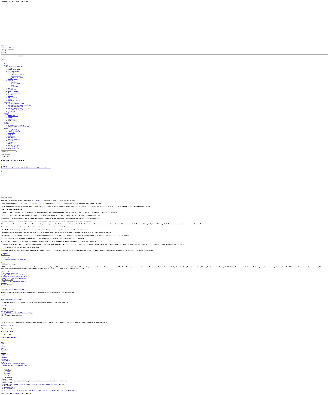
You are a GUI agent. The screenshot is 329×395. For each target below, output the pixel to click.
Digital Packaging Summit (16, 384)
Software (10, 99)
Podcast (6, 122)
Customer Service (5, 360)
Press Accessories (12, 97)
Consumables (11, 72)
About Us (3, 348)
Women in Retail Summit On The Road (42, 390)
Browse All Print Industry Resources (17, 109)
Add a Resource (12, 111)
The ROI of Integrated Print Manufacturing (12, 289)
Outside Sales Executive (7, 331)
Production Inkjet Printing (15, 145)
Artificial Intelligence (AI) (15, 66)
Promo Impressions (55, 381)
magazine (16, 125)
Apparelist (64, 381)
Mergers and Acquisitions (14, 93)
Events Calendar (12, 120)
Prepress (10, 143)
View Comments (5, 255)
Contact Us (4, 350)
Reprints (3, 356)
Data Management (12, 79)
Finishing (10, 88)
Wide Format (14, 86)
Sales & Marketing (13, 146)
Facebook (8, 370)
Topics (6, 65)
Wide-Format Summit (29, 384)
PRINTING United (13, 116)
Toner (12, 85)
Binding (10, 68)
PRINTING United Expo (7, 47)
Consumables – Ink (16, 76)
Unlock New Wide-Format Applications (11, 299)
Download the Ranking (7, 325)
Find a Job (3, 50)
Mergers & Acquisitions (14, 139)
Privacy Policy (5, 359)
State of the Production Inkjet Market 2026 (19, 105)
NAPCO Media (15, 393)
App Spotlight (11, 136)
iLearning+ (4, 52)
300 (7, 49)
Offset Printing (12, 94)
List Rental (4, 357)
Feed (2, 367)
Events (6, 114)
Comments (48, 168)
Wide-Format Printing (13, 148)
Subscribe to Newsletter (16, 365)
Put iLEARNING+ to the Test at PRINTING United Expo (17, 313)
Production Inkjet (15, 83)
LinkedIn (8, 373)
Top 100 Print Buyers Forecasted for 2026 (19, 108)
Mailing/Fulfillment (13, 91)
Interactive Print (12, 89)
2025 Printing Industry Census (16, 106)
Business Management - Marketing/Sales (15, 259)
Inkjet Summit (11, 119)
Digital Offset (14, 82)
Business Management (14, 69)
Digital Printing (12, 80)
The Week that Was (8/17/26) (10, 273)
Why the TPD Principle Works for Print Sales (14, 276)
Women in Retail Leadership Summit (21, 390)
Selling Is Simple (5, 154)
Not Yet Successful (7, 280)
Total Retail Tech (69, 390)
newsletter (19, 126)
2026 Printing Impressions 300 (16, 103)
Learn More (4, 295)
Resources (7, 102)
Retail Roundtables (6, 390)
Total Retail (4, 387)
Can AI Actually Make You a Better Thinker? (14, 278)
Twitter (7, 371)
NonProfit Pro (11, 387)
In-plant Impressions (17, 381)
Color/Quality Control (13, 71)
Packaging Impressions (29, 381)
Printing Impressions (6, 381)
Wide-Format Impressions (43, 381)
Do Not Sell (4, 362)
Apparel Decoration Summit (42, 384)
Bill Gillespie (6, 166)
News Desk (11, 140)
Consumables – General (17, 74)
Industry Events (12, 137)
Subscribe (6, 123)
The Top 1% (38, 200)
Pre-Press (10, 96)
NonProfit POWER (58, 390)
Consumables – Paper (17, 77)
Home (5, 63)
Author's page (12, 264)
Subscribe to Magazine (13, 363)
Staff (2, 351)
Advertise (3, 353)
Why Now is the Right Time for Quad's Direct (14, 281)
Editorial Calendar (6, 354)
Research (6, 113)
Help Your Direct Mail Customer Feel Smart (14, 275)
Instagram (8, 375)
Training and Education (14, 100)
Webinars (10, 117)
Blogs (2, 343)
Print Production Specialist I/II (10, 337)
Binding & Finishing (13, 130)
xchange (6, 128)
